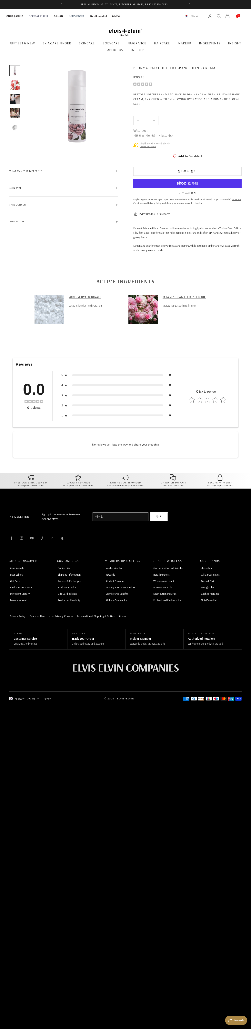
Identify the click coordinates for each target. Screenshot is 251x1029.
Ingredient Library (20, 593)
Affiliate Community (116, 600)
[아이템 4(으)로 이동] (14, 113)
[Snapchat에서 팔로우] (62, 538)
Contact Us (64, 568)
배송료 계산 (166, 135)
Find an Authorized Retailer (168, 568)
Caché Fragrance (210, 593)
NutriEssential (208, 600)
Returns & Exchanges (69, 581)
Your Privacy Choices (61, 616)
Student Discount (115, 581)
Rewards (110, 574)
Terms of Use (37, 616)
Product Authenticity (69, 600)
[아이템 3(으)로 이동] (14, 99)
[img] (142, 84)
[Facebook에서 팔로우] (11, 538)
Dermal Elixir (208, 581)
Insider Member (114, 568)
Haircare (162, 43)
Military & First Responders (120, 587)
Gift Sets (15, 581)
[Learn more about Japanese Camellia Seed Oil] (143, 309)
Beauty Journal (18, 600)
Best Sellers (16, 574)
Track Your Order (67, 587)
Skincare (87, 43)
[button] (116, 375)
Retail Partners (161, 574)
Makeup (184, 43)
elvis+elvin (206, 568)
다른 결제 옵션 (187, 193)
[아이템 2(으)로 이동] (14, 84)
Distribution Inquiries (164, 593)
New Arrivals (17, 568)
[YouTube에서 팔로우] (32, 538)
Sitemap (123, 616)
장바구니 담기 (187, 171)
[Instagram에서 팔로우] (22, 538)
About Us (115, 50)
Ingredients (209, 43)
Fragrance (136, 43)
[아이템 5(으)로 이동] (14, 127)
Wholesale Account (163, 581)
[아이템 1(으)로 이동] (14, 70)
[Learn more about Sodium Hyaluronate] (49, 309)
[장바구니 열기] (233, 16)
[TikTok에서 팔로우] (42, 538)
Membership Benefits (116, 593)
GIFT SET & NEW (22, 43)
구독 (159, 516)
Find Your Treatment (21, 587)
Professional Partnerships (167, 600)
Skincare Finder (57, 43)
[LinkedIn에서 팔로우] (52, 538)
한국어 (47, 698)
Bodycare (111, 43)
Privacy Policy (17, 616)
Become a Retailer (163, 587)
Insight (234, 43)
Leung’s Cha (207, 587)
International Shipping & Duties (96, 616)
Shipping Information (69, 574)
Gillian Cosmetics (210, 574)
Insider (137, 50)
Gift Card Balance (67, 593)
